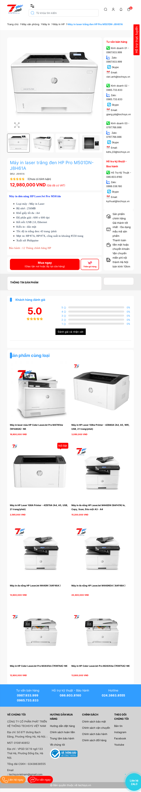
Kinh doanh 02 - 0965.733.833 (117, 87)
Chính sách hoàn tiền (62, 732)
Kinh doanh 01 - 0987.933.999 (117, 50)
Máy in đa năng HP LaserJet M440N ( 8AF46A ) (35, 585)
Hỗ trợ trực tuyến (136, 39)
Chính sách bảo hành (94, 734)
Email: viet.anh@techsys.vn (118, 74)
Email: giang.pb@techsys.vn (118, 112)
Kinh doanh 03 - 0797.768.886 (117, 125)
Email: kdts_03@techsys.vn (118, 149)
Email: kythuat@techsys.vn (118, 199)
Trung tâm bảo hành (62, 738)
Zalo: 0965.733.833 (114, 97)
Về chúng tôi (57, 744)
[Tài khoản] (113, 9)
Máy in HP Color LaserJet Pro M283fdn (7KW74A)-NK (38, 666)
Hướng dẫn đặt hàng (62, 725)
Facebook (120, 738)
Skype (115, 67)
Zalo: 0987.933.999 (114, 59)
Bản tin (118, 725)
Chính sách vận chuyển (96, 727)
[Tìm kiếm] (105, 9)
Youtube (119, 744)
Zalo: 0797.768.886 (114, 134)
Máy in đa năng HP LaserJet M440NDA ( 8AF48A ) (98, 585)
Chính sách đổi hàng (94, 740)
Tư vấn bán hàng (116, 41)
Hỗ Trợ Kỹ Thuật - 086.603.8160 (118, 174)
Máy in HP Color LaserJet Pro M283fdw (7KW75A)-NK (100, 666)
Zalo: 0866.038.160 (114, 184)
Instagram (120, 732)
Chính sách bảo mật (94, 721)
